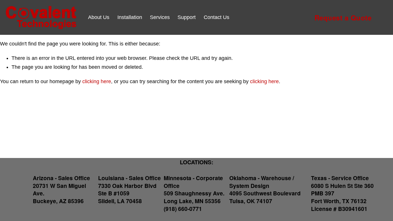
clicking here (96, 81)
